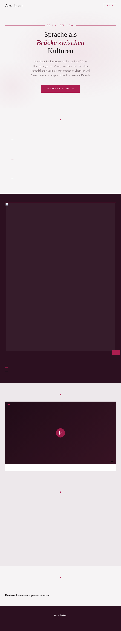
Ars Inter (14, 5)
